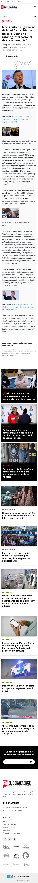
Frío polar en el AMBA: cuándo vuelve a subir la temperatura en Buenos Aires (19, 396)
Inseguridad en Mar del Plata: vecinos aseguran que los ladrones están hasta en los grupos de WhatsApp (18, 647)
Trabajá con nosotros (11, 833)
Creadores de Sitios (24, 880)
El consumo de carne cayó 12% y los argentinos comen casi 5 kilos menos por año (18, 516)
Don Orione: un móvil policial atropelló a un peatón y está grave (18, 688)
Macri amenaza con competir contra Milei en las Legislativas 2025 (15, 119)
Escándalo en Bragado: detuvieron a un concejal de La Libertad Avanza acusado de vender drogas (18, 434)
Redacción (7, 821)
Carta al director (9, 824)
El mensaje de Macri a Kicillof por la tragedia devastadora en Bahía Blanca (18, 307)
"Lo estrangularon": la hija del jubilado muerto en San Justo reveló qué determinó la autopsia (18, 729)
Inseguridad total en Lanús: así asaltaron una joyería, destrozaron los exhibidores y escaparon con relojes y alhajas (18, 600)
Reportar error (9, 827)
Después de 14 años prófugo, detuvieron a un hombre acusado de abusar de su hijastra (18, 473)
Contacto (6, 830)
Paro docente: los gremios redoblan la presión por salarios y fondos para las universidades (16, 557)
